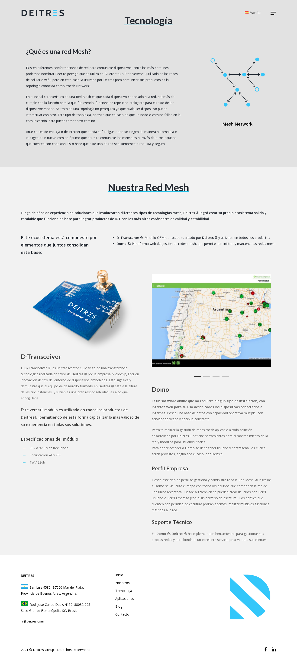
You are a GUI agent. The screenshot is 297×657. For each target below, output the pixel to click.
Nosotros (122, 583)
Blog (118, 606)
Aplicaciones (124, 598)
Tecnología (123, 590)
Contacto (122, 614)
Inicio (119, 575)
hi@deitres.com (32, 621)
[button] (273, 12)
